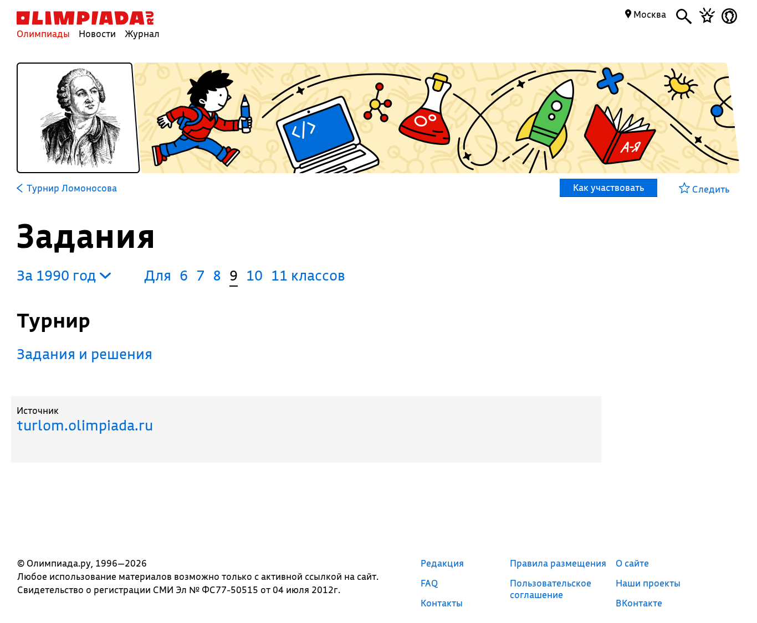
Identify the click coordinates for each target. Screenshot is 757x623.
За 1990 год (58, 275)
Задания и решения (84, 354)
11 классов (308, 275)
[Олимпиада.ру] (85, 18)
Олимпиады (43, 33)
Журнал (142, 33)
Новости (97, 33)
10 (254, 275)
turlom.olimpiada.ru (85, 425)
